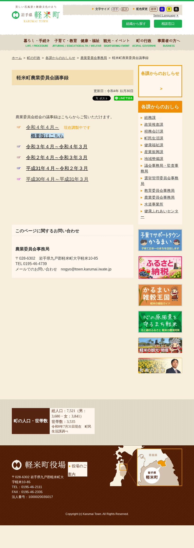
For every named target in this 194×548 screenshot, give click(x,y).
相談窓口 (168, 23)
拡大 (125, 9)
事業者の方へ (169, 40)
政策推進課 (153, 124)
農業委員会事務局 (93, 58)
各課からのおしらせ (60, 58)
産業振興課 (153, 152)
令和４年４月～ (42, 127)
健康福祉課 (153, 145)
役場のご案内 (77, 470)
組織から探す (136, 23)
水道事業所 (153, 204)
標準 (115, 9)
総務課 (150, 118)
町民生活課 (153, 138)
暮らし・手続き (37, 40)
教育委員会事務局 (159, 191)
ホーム (17, 58)
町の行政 (143, 40)
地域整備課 (153, 159)
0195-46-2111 (31, 487)
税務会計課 (153, 131)
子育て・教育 (65, 40)
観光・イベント (116, 40)
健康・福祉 (90, 40)
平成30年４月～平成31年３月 (57, 179)
